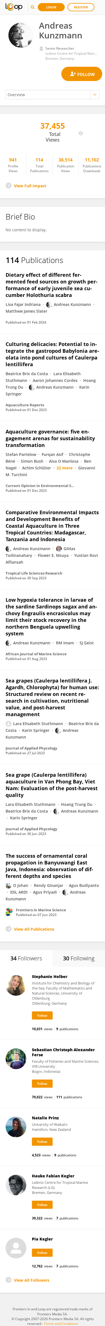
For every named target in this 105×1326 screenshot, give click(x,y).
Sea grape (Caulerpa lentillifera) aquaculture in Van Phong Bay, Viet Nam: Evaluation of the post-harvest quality (52, 784)
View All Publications (34, 929)
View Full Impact (30, 185)
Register (81, 7)
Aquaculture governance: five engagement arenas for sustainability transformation (50, 438)
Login (51, 7)
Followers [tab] (26, 958)
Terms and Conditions (61, 1323)
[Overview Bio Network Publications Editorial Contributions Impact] (52, 94)
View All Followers (31, 1280)
